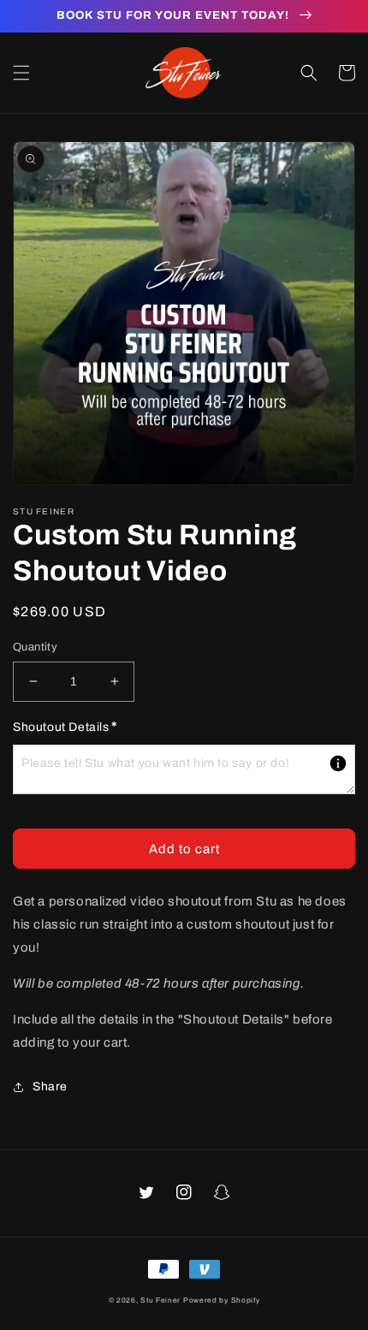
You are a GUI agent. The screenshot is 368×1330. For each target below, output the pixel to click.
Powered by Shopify (221, 1300)
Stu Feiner (160, 1300)
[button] (21, 73)
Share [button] (50, 1086)
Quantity (35, 647)
